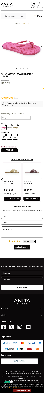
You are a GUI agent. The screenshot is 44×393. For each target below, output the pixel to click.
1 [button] (17, 68)
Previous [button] (2, 46)
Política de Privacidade (16, 387)
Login (33, 7)
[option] (22, 46)
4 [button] (27, 68)
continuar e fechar (22, 390)
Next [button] (41, 46)
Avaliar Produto (22, 247)
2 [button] (20, 68)
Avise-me (9, 150)
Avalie (16, 98)
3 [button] (24, 68)
